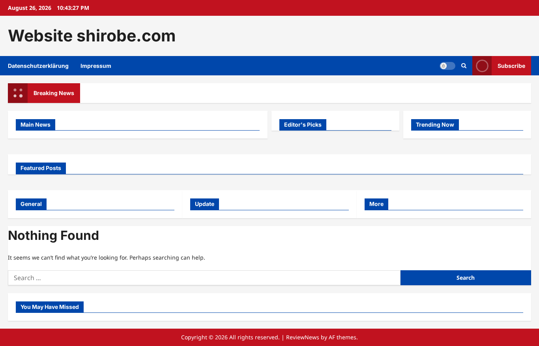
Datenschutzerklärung (38, 65)
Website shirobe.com (92, 35)
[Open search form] (463, 65)
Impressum (95, 65)
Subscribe (511, 65)
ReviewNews (302, 337)
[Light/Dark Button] (447, 65)
